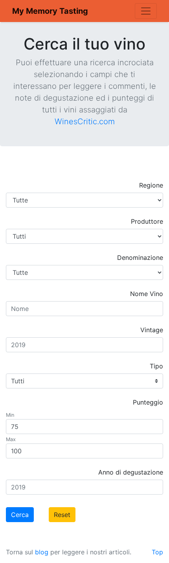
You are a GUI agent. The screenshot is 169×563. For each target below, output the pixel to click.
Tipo (156, 366)
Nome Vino (146, 294)
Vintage (151, 330)
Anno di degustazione (130, 472)
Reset (62, 515)
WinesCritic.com (85, 121)
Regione (151, 185)
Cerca (20, 515)
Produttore (147, 221)
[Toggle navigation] (146, 11)
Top (157, 552)
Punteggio (148, 402)
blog (41, 552)
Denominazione (140, 257)
